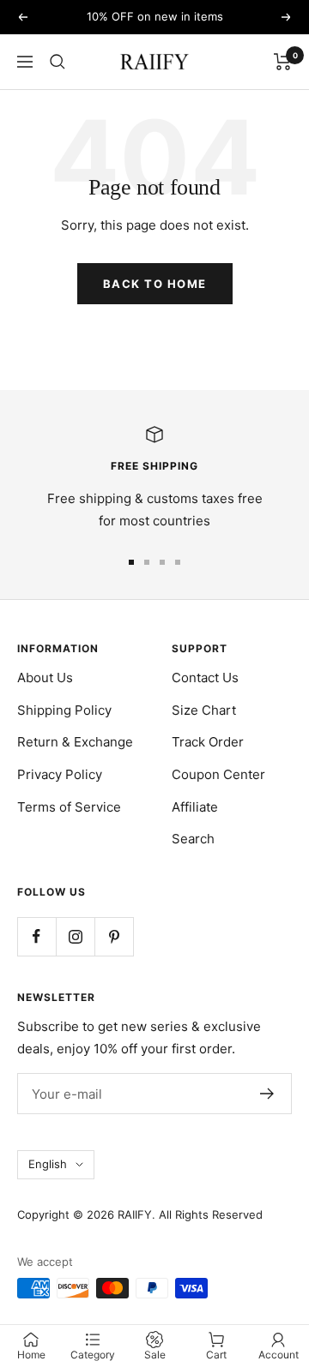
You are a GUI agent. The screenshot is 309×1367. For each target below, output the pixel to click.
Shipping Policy (64, 710)
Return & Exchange (75, 742)
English (47, 1164)
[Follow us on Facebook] (36, 936)
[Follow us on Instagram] (75, 936)
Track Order (208, 742)
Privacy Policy (59, 774)
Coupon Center (218, 774)
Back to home (155, 284)
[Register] (267, 1094)
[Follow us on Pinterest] (113, 936)
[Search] (57, 61)
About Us (45, 677)
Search (193, 838)
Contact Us (205, 677)
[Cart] (283, 61)
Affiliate (195, 807)
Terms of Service (69, 807)
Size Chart (204, 710)
